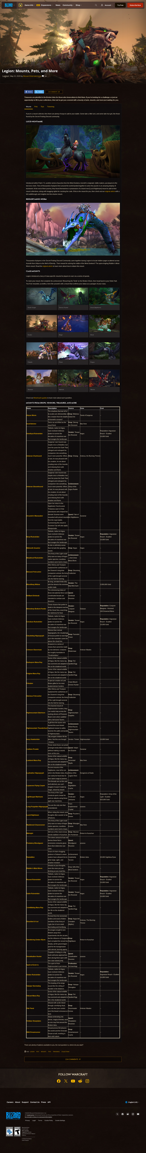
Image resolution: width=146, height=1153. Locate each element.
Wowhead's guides (40, 398)
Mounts (28, 106)
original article (110, 191)
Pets (36, 106)
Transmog (50, 106)
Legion (32, 1051)
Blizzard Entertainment (32, 76)
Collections (65, 1051)
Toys (42, 106)
